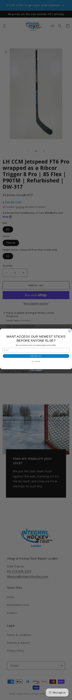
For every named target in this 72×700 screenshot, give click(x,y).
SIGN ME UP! (35, 356)
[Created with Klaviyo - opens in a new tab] (36, 370)
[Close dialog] (69, 331)
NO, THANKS (36, 361)
